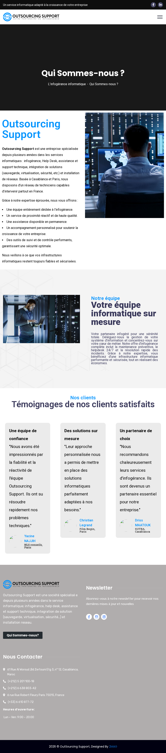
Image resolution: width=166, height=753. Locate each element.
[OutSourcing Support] (31, 17)
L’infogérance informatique (67, 84)
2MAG (113, 746)
